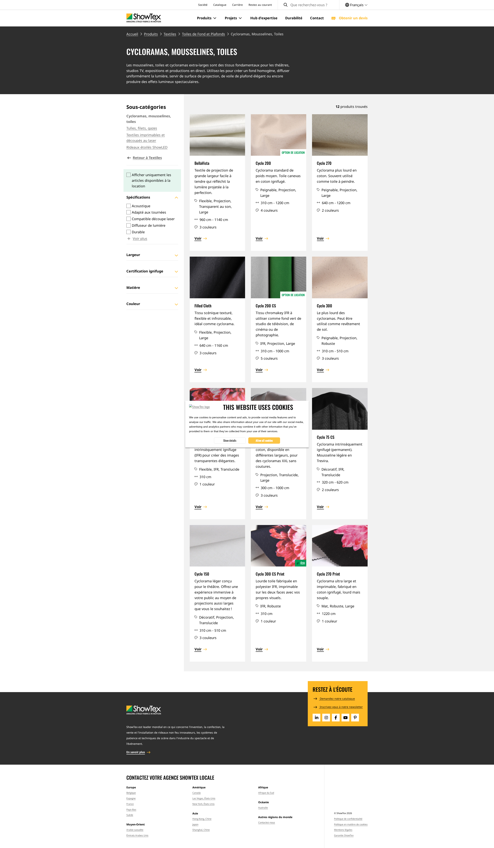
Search (285, 5)
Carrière (237, 5)
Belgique (131, 792)
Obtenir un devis (353, 18)
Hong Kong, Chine (201, 818)
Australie (263, 807)
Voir (198, 238)
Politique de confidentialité (348, 818)
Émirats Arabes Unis (137, 835)
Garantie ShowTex (344, 835)
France (130, 804)
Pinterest (355, 717)
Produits (151, 34)
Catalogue (219, 5)
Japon (195, 824)
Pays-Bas (131, 809)
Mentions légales (343, 829)
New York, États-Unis (203, 804)
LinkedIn (316, 717)
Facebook (336, 717)
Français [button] (357, 5)
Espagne (131, 798)
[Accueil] (143, 18)
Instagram (326, 717)
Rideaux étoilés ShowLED (146, 147)
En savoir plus (135, 752)
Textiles (170, 34)
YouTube (345, 717)
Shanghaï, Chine (201, 829)
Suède (129, 815)
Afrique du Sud (266, 792)
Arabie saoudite (134, 829)
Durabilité (293, 18)
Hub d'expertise (263, 18)
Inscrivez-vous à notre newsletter (341, 707)
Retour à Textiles (147, 157)
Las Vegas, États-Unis (203, 798)
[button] (207, 18)
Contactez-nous (266, 822)
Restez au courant (260, 5)
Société (202, 5)
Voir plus (140, 238)
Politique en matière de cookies (351, 824)
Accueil (132, 34)
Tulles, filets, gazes (141, 128)
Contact (317, 18)
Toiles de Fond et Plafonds (203, 34)
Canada (196, 792)
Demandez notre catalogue (337, 698)
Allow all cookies (264, 440)
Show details (229, 440)
